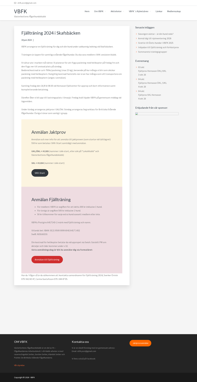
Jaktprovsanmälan (140, 343)
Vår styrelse (19, 365)
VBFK (20, 11)
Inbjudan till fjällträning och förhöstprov (158, 47)
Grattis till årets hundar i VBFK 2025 (155, 42)
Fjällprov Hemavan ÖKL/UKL (152, 70)
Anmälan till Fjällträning (47, 259)
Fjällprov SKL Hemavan (149, 94)
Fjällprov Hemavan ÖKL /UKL (152, 82)
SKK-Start (40, 172)
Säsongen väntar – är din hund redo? (155, 33)
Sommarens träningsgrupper (152, 51)
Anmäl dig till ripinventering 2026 (154, 38)
